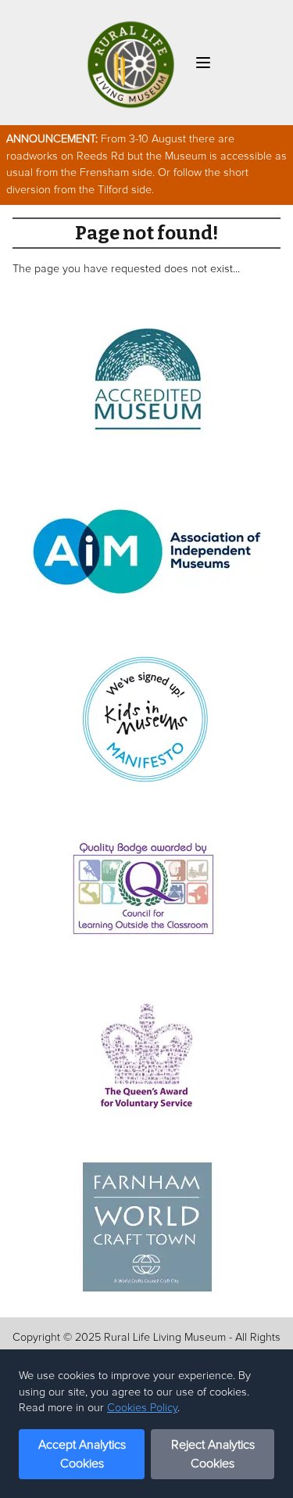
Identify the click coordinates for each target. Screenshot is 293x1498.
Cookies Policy (142, 1408)
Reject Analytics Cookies (213, 1454)
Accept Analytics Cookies (82, 1454)
